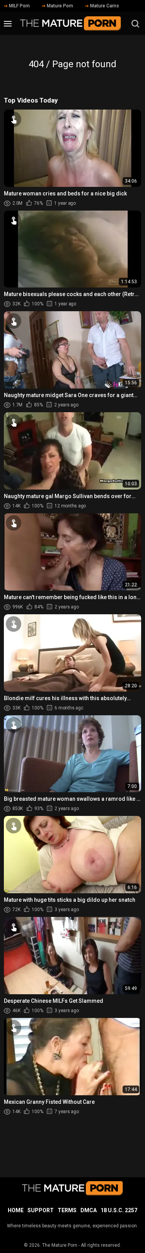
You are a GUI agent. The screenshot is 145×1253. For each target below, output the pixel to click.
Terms (67, 1210)
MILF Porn (19, 6)
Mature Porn (60, 6)
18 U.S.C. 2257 (119, 1210)
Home (16, 1210)
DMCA (88, 1210)
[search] (135, 24)
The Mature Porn (59, 1245)
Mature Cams (104, 6)
